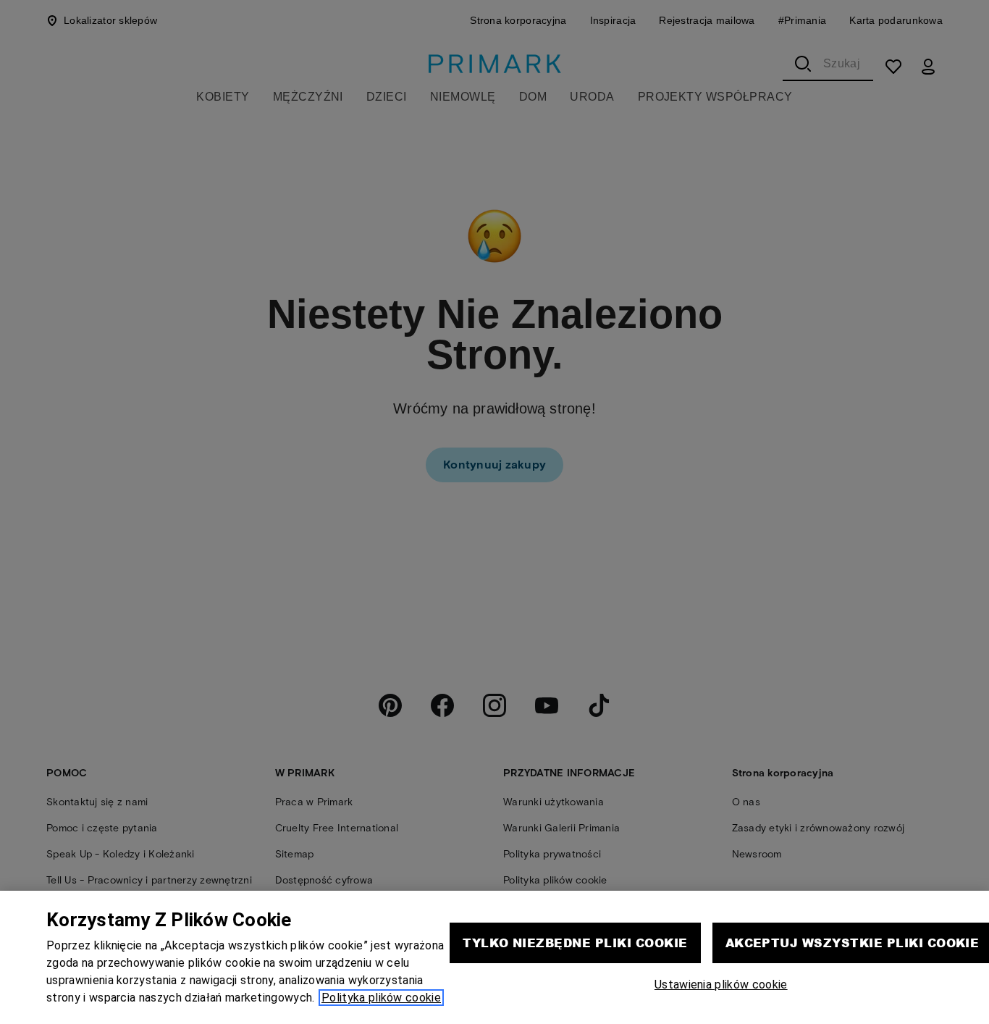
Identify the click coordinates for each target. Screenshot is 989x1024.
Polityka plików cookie (381, 997)
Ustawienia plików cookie (721, 984)
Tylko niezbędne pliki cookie (575, 942)
